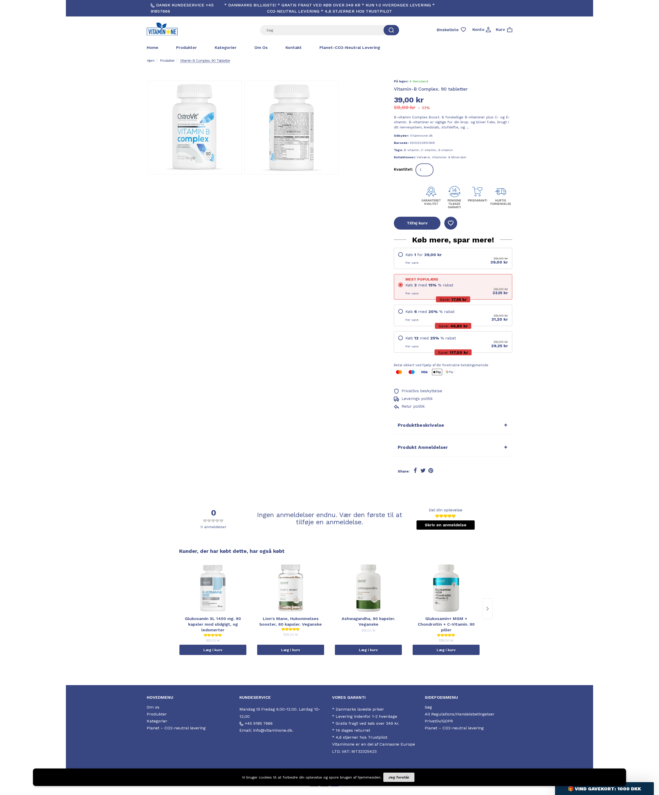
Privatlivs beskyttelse (421, 391)
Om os (261, 47)
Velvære (423, 157)
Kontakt (293, 47)
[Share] (415, 471)
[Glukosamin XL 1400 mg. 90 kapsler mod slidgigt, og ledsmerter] (212, 588)
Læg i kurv (212, 650)
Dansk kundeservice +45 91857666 (182, 8)
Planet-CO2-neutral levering (349, 47)
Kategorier (226, 47)
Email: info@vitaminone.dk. (266, 730)
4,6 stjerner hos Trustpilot (361, 737)
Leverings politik (416, 398)
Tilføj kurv (417, 223)
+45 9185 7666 (258, 723)
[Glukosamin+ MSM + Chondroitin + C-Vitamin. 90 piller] (446, 588)
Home (152, 47)
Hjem (150, 60)
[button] (604, 788)
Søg (428, 707)
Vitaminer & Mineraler (449, 157)
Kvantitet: (403, 169)
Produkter (186, 47)
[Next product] (487, 608)
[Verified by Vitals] (66, 783)
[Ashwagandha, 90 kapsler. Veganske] (368, 588)
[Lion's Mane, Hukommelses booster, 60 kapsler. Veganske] (290, 588)
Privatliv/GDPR (439, 721)
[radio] (453, 258)
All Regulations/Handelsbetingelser (460, 714)
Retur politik (412, 406)
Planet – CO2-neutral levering (176, 728)
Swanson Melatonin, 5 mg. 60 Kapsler (71, 776)
